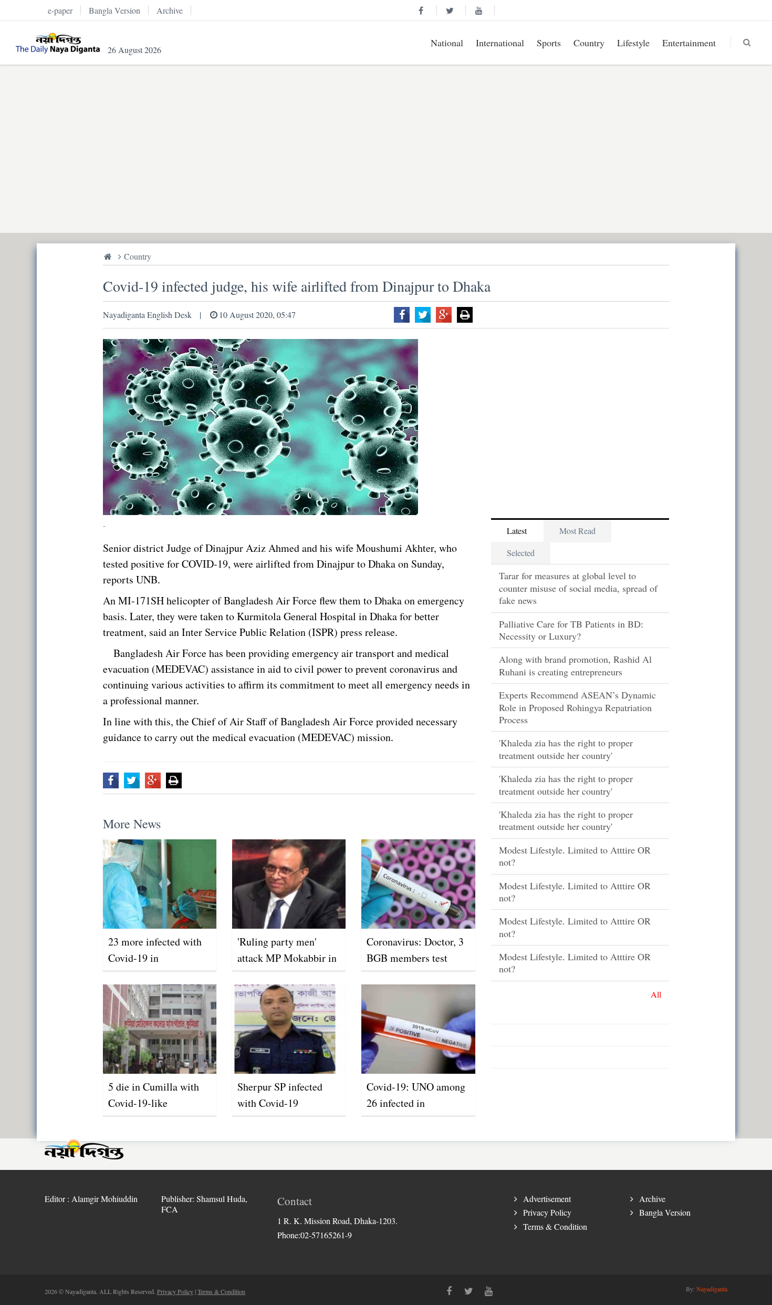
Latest (517, 530)
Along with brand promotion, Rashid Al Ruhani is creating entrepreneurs (575, 665)
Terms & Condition (555, 1226)
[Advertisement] (360, 148)
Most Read (577, 530)
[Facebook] (402, 315)
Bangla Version (665, 1212)
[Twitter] (423, 315)
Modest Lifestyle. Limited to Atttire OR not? (575, 856)
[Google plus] (444, 315)
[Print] (465, 315)
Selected (521, 552)
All (656, 994)
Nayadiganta (711, 1289)
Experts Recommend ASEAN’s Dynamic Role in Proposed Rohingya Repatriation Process (577, 707)
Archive (652, 1198)
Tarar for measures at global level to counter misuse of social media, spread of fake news (578, 588)
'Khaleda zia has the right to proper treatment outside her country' (566, 748)
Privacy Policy (547, 1212)
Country (137, 256)
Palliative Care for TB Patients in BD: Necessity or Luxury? (571, 630)
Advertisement (547, 1198)
